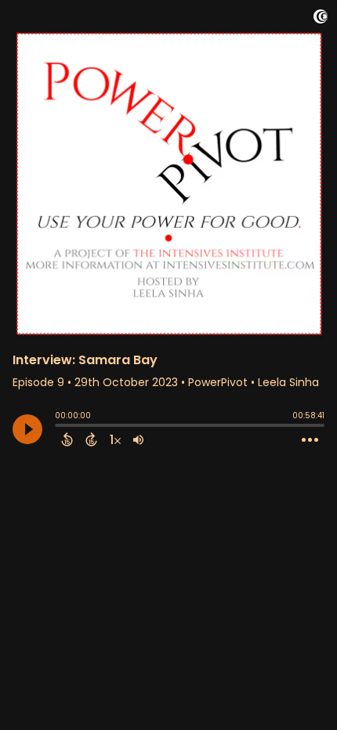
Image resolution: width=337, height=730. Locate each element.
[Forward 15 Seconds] (91, 439)
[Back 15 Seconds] (67, 439)
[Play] (27, 429)
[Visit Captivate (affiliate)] (320, 19)
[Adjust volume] (138, 439)
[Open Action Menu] (309, 440)
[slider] (58, 427)
